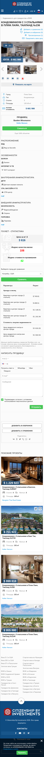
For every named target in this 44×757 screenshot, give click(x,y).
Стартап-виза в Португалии (28, 664)
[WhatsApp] (26, 439)
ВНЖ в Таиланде (29, 680)
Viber (31, 368)
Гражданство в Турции (31, 683)
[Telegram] (29, 439)
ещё (2, 196)
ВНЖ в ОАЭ (5, 677)
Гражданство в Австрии (31, 689)
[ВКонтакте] (14, 439)
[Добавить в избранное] (40, 459)
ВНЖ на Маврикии (29, 671)
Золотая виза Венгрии (31, 668)
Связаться (22, 128)
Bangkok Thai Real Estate (11, 500)
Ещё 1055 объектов (22, 133)
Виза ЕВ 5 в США (7, 660)
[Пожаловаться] (22, 78)
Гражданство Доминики (9, 688)
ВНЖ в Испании (29, 674)
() (33, 29)
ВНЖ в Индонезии (29, 677)
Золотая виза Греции (9, 666)
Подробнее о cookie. (11, 749)
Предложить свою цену (34, 38)
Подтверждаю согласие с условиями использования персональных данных (19, 400)
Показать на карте (23, 84)
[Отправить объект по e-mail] (12, 78)
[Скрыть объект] (7, 78)
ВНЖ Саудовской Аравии (10, 674)
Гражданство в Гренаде (10, 691)
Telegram (7, 371)
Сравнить (22, 279)
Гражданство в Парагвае (32, 692)
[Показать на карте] (3, 78)
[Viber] (23, 439)
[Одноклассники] (17, 439)
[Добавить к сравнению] (36, 459)
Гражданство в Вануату (9, 694)
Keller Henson (22, 123)
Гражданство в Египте (31, 686)
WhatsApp (21, 368)
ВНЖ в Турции (6, 680)
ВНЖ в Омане (6, 671)
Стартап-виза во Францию (32, 657)
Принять (22, 753)
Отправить (36, 407)
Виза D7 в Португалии (9, 663)
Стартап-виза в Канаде (31, 660)
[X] (20, 439)
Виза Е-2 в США (7, 657)
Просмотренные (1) (35, 35)
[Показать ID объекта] (17, 78)
